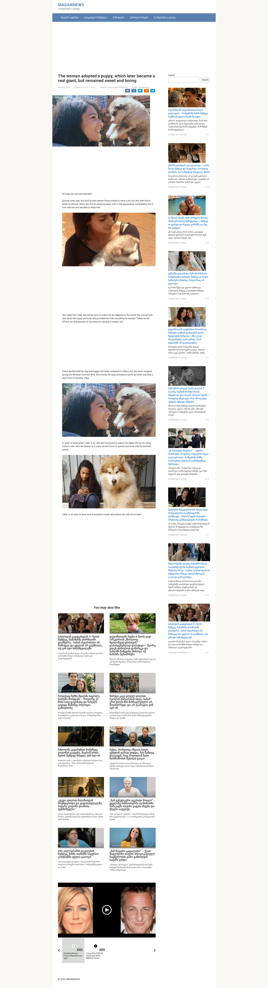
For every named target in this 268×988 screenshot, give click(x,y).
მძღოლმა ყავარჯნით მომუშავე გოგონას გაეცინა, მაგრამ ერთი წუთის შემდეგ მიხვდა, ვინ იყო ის (79, 752)
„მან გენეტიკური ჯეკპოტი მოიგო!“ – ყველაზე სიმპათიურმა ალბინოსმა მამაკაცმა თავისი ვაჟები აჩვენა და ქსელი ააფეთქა (132, 805)
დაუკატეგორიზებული (95, 17)
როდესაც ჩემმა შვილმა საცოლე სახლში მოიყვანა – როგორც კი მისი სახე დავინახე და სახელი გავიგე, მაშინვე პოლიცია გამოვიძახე (79, 701)
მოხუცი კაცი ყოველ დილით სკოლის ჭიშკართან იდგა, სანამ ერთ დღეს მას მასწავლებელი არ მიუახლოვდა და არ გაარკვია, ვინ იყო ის (131, 701)
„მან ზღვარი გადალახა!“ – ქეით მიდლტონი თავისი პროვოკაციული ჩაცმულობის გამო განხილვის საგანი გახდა (132, 855)
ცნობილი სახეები (139, 17)
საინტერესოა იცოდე (164, 17)
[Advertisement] (134, 45)
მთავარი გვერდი (70, 17)
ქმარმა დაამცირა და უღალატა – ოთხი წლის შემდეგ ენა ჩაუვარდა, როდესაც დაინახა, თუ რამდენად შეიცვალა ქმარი (189, 168)
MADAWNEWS (71, 5)
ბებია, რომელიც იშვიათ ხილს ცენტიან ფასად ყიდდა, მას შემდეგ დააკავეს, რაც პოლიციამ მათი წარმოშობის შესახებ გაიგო (132, 754)
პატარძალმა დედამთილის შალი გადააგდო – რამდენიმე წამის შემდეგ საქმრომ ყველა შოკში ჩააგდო (188, 113)
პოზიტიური (118, 17)
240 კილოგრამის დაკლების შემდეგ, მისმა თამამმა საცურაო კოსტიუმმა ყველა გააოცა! (78, 853)
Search (171, 75)
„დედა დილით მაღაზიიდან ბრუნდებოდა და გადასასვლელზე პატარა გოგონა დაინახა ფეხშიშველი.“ (80, 805)
